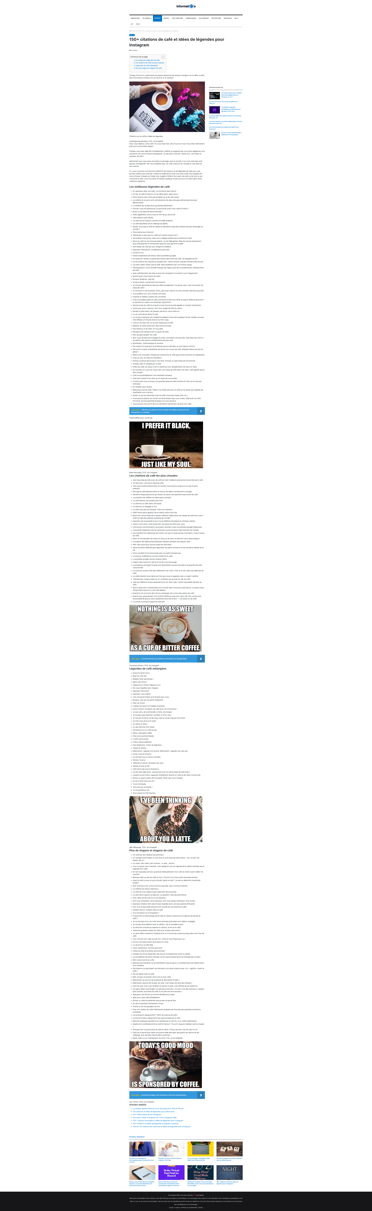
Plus (137, 24)
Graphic (166, 18)
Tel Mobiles (146, 18)
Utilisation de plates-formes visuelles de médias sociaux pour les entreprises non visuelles (200, 1183)
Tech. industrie (177, 18)
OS (131, 24)
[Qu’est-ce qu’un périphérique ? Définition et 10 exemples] (214, 135)
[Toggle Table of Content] (162, 57)
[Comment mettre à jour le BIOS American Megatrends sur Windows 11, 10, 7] (214, 95)
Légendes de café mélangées (147, 65)
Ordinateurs (135, 18)
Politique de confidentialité (189, 1207)
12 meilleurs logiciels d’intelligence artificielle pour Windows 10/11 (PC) (231, 109)
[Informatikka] (186, 6)
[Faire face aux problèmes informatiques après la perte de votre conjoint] (142, 1149)
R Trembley (134, 50)
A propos (177, 1207)
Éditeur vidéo (216, 18)
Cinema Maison (191, 18)
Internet (157, 18)
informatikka (200, 1195)
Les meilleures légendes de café (147, 60)
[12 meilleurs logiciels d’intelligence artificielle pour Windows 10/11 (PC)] (214, 109)
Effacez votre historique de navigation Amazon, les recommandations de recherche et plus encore (142, 1183)
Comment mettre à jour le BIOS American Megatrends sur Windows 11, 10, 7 (231, 95)
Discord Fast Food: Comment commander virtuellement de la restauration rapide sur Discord (168, 1183)
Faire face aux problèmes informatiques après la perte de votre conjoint (141, 1160)
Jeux (236, 18)
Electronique (204, 18)
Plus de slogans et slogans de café (149, 68)
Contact (200, 1207)
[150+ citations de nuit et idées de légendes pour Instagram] (230, 1172)
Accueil (132, 31)
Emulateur (228, 18)
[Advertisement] (226, 68)
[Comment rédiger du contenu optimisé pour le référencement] (230, 1149)
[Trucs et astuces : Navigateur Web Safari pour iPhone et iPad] (200, 1149)
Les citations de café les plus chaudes (150, 63)
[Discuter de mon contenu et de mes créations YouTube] (171, 1149)
